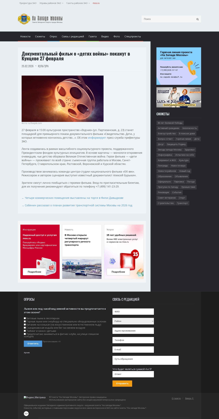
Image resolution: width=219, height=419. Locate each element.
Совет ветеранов (167, 197)
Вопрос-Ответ (165, 138)
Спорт (182, 197)
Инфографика (165, 154)
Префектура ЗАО (27, 3)
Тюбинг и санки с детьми (41, 331)
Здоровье (190, 149)
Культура (43, 66)
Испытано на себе (184, 154)
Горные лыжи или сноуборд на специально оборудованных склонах (66, 321)
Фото (117, 36)
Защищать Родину (176, 144)
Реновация (163, 192)
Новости (25, 36)
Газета (93, 36)
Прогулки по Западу (168, 187)
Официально (164, 181)
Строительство (166, 203)
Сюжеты (40, 36)
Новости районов (167, 171)
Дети (196, 138)
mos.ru (96, 3)
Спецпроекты (133, 36)
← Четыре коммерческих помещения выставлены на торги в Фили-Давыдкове (72, 198)
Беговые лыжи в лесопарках (42, 318)
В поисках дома (187, 133)
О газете (176, 398)
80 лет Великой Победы (170, 122)
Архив (27, 352)
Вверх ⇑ (189, 398)
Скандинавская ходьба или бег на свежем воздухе (55, 327)
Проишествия (188, 187)
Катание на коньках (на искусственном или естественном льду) (63, 324)
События (176, 192)
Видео (105, 36)
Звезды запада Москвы (169, 149)
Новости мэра (178, 165)
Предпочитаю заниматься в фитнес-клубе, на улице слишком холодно (61, 335)
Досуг (161, 144)
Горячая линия (183, 138)
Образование (165, 176)
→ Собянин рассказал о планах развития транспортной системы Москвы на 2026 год (77, 205)
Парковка (179, 181)
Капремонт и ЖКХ (167, 160)
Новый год (184, 171)
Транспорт (182, 203)
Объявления (181, 176)
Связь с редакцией (73, 36)
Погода (191, 181)
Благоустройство (167, 133)
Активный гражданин (168, 128)
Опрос (53, 36)
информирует (97, 137)
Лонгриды (163, 165)
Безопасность (189, 128)
